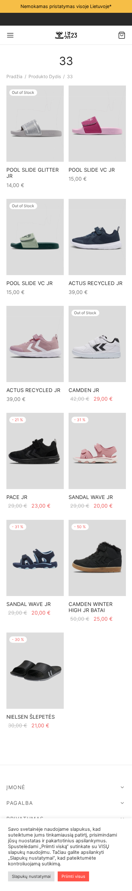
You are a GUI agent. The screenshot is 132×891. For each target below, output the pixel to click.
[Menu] (10, 35)
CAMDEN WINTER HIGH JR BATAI (90, 607)
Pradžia (14, 76)
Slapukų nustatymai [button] (31, 876)
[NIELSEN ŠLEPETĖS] (35, 671)
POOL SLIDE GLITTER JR (32, 173)
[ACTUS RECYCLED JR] (97, 237)
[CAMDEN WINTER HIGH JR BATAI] (97, 558)
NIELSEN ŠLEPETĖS (30, 717)
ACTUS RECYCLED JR (95, 283)
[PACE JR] (35, 451)
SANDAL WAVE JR (91, 497)
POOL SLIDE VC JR (92, 170)
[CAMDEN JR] (97, 344)
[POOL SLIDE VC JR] (97, 124)
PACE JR (16, 497)
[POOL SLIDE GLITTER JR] (35, 124)
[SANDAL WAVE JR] (97, 451)
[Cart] (122, 35)
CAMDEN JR (84, 390)
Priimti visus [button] (73, 876)
